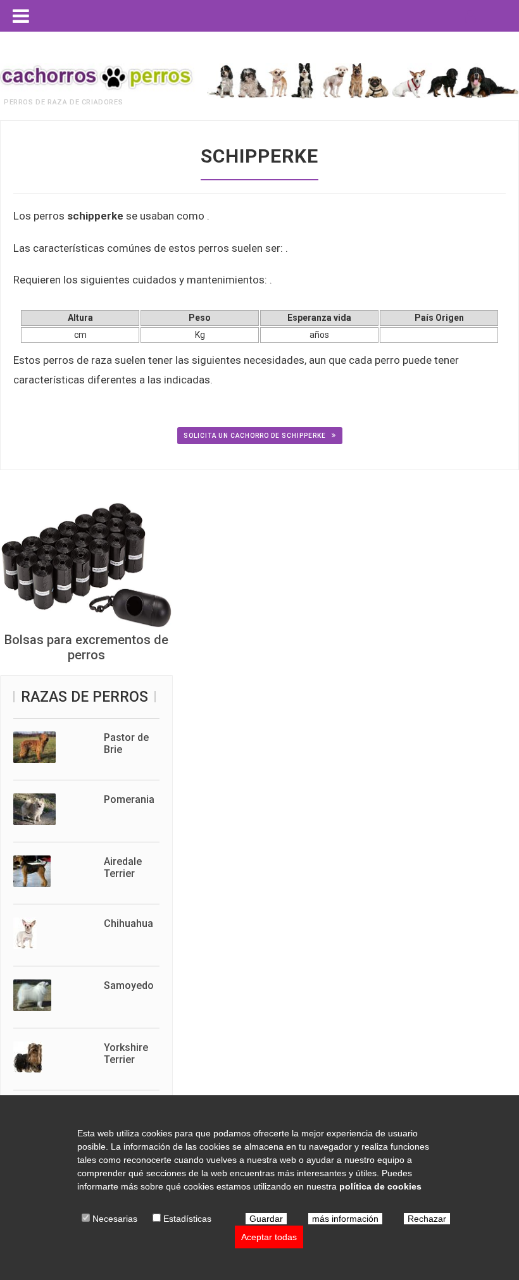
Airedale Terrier (123, 867)
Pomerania (129, 799)
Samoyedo (129, 985)
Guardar (266, 1219)
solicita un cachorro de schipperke (256, 435)
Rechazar (427, 1219)
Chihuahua (128, 923)
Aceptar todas (269, 1237)
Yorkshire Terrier (126, 1053)
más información (345, 1219)
